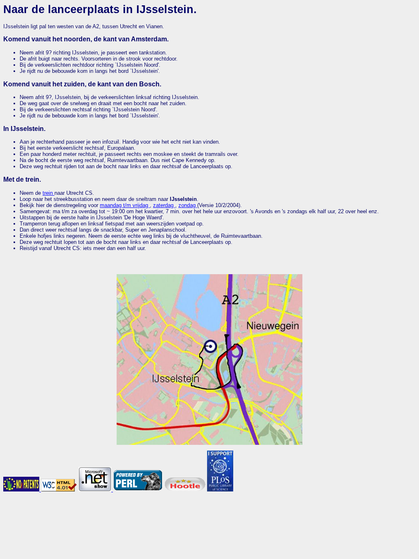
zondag (187, 205)
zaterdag (164, 205)
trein (48, 193)
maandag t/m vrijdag (125, 205)
